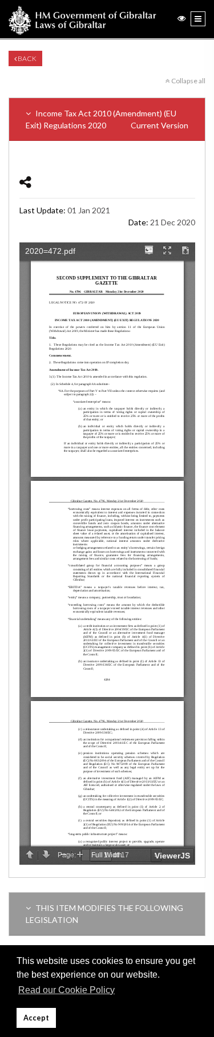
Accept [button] (36, 1018)
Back (27, 58)
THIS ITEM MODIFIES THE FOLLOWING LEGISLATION (104, 914)
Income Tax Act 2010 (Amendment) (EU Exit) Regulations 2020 (107, 119)
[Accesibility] (181, 18)
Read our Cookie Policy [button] (66, 990)
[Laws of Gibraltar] (82, 19)
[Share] (25, 181)
